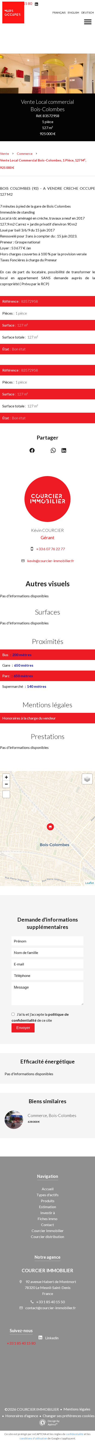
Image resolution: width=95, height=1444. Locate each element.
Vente (4, 153)
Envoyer (23, 1028)
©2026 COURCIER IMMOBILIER (32, 1409)
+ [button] (6, 777)
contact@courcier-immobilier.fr (50, 1308)
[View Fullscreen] (6, 794)
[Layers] (87, 779)
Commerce (25, 153)
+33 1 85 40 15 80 (21, 1343)
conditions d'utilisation (33, 1438)
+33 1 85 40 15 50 (50, 1302)
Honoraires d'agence (21, 1415)
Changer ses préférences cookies (69, 1415)
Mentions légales (76, 1409)
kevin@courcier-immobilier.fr (50, 560)
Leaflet (89, 882)
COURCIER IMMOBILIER (47, 1270)
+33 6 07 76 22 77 (50, 549)
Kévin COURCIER (47, 530)
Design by (53, 1422)
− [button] (6, 784)
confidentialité (74, 1434)
